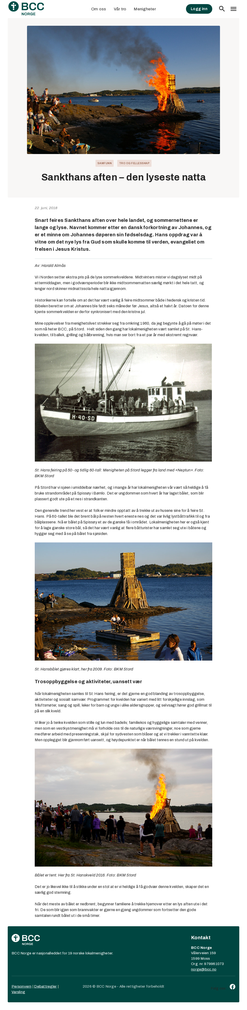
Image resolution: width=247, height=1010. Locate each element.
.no (213, 969)
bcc (208, 969)
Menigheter (145, 9)
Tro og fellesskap (134, 163)
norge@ (198, 969)
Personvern (22, 986)
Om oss (98, 9)
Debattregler (45, 986)
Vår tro (120, 9)
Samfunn (104, 163)
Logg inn (199, 9)
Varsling (18, 992)
